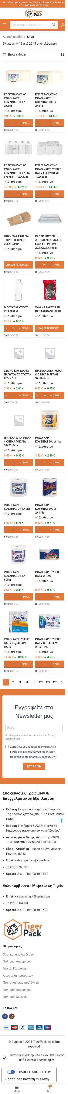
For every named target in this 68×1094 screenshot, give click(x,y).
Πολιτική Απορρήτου (17, 961)
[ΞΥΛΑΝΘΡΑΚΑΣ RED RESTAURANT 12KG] (49, 289)
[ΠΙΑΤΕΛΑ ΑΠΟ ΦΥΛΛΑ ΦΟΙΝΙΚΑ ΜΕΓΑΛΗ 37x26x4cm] (49, 353)
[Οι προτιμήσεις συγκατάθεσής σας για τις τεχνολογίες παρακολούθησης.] (61, 820)
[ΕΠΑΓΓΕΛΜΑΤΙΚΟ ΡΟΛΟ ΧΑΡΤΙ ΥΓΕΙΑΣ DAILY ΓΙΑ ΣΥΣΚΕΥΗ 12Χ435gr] (49, 147)
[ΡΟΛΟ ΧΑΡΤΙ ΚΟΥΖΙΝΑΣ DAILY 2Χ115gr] (49, 487)
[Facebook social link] (5, 1016)
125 (55, 682)
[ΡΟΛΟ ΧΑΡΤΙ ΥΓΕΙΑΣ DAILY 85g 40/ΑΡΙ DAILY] (18, 621)
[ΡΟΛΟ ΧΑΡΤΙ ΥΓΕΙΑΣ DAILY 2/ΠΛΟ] (49, 554)
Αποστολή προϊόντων (18, 975)
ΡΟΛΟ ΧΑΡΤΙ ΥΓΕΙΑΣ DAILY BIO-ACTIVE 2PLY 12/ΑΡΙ (48, 643)
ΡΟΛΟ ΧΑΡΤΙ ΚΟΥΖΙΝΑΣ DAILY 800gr (14, 576)
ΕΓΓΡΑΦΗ (34, 766)
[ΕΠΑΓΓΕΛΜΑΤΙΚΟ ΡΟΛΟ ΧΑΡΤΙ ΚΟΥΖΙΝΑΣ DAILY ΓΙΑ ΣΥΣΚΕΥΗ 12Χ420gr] (18, 147)
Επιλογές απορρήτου (33, 1072)
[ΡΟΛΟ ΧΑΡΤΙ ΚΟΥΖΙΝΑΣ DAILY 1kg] (49, 420)
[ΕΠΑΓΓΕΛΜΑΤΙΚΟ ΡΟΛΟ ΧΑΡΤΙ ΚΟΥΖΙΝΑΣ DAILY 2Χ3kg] (18, 76)
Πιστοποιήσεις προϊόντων (21, 982)
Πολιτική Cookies (15, 997)
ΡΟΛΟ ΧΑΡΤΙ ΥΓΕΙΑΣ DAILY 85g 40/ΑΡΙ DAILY (17, 643)
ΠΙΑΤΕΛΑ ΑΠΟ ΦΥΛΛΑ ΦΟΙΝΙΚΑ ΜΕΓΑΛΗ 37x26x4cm (48, 374)
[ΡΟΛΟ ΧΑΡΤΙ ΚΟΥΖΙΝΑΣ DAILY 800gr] (18, 554)
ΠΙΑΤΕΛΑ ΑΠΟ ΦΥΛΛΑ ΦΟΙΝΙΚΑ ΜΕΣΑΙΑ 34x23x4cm (17, 441)
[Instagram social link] (12, 1016)
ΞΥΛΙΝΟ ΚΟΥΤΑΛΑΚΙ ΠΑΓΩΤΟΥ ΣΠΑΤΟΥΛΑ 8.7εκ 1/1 (17, 374)
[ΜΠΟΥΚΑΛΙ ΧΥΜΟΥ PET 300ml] (18, 289)
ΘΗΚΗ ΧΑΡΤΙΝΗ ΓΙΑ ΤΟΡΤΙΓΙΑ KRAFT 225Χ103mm (16, 240)
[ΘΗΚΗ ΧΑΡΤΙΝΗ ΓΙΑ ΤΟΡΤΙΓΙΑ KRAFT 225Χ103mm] (18, 218)
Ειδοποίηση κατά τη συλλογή (27, 1079)
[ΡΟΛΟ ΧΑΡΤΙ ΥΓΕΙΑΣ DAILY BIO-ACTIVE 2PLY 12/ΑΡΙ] (49, 621)
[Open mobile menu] (4, 25)
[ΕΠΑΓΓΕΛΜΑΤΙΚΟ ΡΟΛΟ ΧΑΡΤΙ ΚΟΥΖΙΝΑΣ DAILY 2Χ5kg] (49, 76)
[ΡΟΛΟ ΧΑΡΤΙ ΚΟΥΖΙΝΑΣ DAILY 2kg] (18, 487)
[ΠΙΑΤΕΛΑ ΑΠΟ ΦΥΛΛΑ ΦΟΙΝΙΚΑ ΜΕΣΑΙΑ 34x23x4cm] (18, 420)
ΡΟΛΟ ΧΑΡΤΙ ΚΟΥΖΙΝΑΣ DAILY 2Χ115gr (45, 509)
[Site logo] (34, 13)
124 (48, 682)
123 (41, 682)
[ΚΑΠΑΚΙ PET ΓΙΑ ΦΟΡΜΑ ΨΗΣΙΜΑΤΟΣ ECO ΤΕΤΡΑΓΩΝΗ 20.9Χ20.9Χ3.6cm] (49, 218)
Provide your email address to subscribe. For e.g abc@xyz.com (30, 737)
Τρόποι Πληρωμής (15, 968)
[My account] (63, 25)
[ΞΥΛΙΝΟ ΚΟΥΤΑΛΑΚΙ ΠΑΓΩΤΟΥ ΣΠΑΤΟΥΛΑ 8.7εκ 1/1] (18, 353)
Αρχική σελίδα (12, 37)
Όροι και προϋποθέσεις (19, 954)
